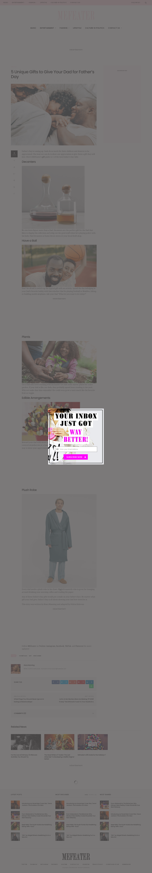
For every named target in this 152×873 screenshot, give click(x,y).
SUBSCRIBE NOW (74, 457)
